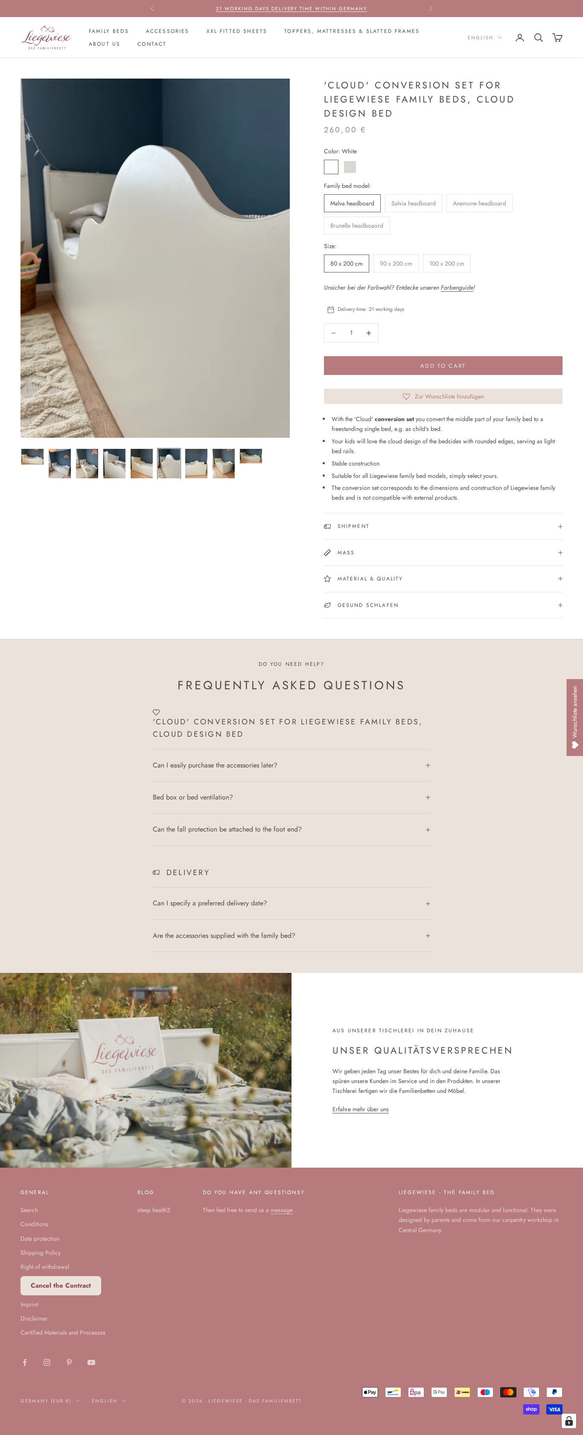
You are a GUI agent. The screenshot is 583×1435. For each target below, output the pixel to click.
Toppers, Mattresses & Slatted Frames (352, 31)
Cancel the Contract (61, 1285)
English (480, 37)
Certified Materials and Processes (62, 1332)
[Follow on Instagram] (47, 1362)
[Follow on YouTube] (91, 1362)
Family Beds (109, 31)
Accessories (167, 31)
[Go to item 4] (114, 464)
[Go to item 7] (196, 464)
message (282, 1210)
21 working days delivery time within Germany (291, 8)
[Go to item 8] (224, 464)
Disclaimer (34, 1318)
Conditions (34, 1224)
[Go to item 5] (142, 464)
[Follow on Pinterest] (69, 1362)
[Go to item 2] (60, 464)
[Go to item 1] (32, 457)
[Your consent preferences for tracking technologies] (569, 1421)
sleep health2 (153, 1210)
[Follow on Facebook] (24, 1362)
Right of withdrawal (44, 1266)
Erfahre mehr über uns (360, 1109)
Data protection (39, 1238)
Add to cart (443, 366)
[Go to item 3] (87, 464)
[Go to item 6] (169, 464)
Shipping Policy (40, 1252)
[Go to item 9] (251, 456)
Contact (151, 44)
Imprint (29, 1304)
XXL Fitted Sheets (237, 31)
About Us (104, 44)
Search (29, 1210)
